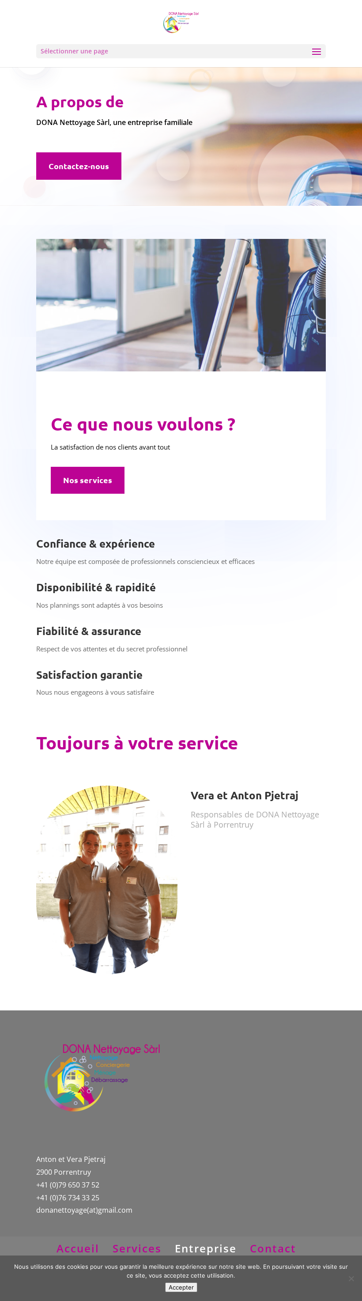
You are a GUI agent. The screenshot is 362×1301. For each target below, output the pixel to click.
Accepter (181, 1287)
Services (137, 1248)
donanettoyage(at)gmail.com (84, 1210)
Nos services (87, 480)
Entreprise (206, 1248)
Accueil (78, 1248)
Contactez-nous (79, 166)
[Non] (351, 1278)
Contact (273, 1248)
